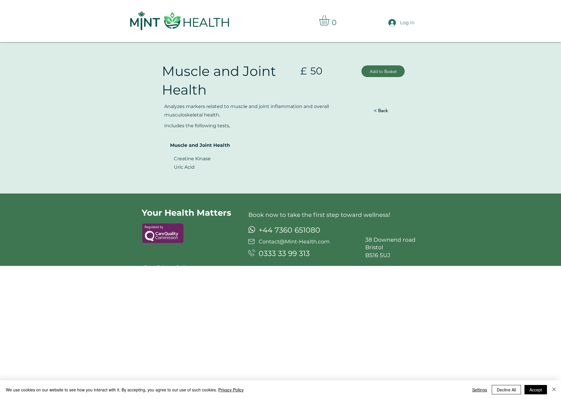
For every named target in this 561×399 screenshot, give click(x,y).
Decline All (506, 390)
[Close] (553, 389)
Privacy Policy (231, 390)
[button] (330, 20)
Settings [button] (479, 390)
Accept (535, 390)
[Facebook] (346, 287)
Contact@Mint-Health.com (294, 241)
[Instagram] (332, 287)
